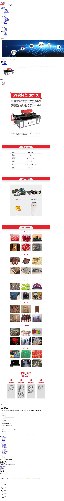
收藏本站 (1, 2)
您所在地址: (4, 413)
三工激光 (3, 438)
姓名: (4, 412)
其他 (11, 425)
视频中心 (3, 16)
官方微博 (1, 467)
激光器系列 (5, 21)
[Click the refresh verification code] (14, 429)
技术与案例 (4, 13)
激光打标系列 (6, 10)
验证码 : (3, 429)
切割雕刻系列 (6, 11)
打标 (3, 425)
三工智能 (1, 466)
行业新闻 (5, 28)
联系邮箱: (3, 421)
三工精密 (3, 440)
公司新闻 (5, 29)
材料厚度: (4, 420)
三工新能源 (4, 437)
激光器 (5, 26)
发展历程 (5, 33)
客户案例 (3, 22)
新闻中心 (3, 27)
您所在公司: (4, 415)
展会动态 (5, 30)
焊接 (9, 425)
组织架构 (5, 34)
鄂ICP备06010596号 (28, 478)
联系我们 (4, 2)
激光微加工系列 (6, 12)
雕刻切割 (3, 439)
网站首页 (3, 7)
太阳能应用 (5, 23)
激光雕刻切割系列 (6, 19)
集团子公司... (2, 436)
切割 (6, 425)
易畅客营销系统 (37, 478)
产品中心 (3, 8)
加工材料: (4, 418)
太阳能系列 (5, 9)
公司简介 (5, 32)
